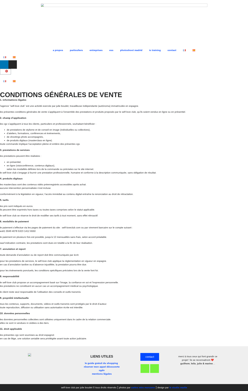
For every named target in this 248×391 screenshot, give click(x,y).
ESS (111, 50)
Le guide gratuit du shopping (102, 363)
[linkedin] (4, 64)
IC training (155, 50)
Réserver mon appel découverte (102, 366)
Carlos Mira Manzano (143, 387)
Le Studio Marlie (178, 387)
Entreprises (96, 50)
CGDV (102, 370)
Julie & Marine (205, 363)
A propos (58, 50)
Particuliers (76, 50)
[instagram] (12, 64)
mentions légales (102, 373)
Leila (193, 363)
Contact (172, 50)
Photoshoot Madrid (131, 50)
